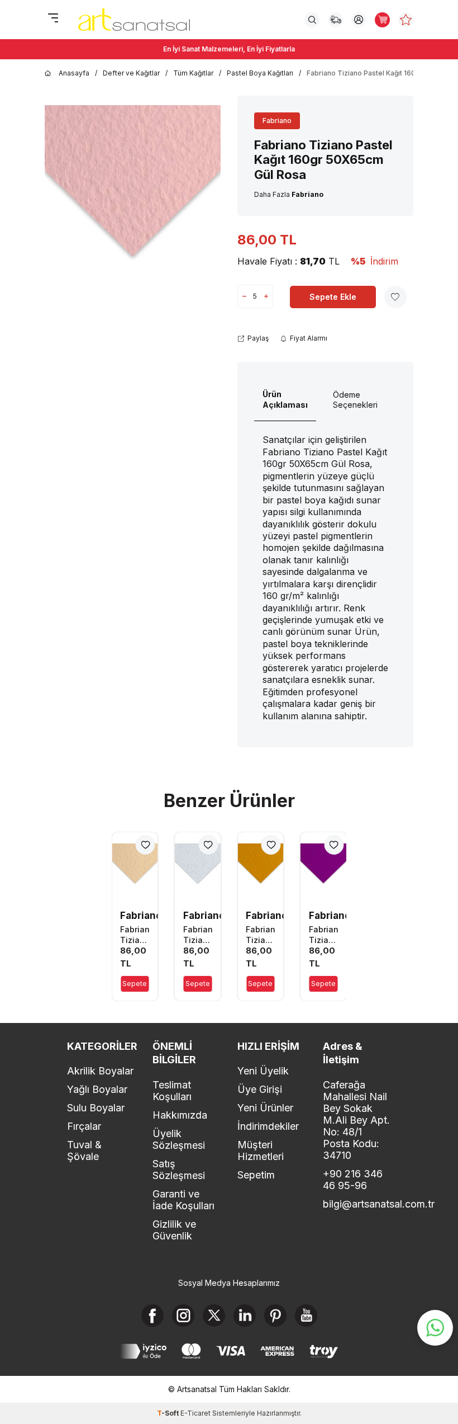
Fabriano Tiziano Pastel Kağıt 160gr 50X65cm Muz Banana (135, 935)
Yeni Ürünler (265, 1108)
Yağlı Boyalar (97, 1089)
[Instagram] (183, 1315)
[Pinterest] (275, 1315)
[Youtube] (306, 1315)
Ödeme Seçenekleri (355, 400)
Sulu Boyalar (96, 1108)
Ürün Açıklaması (285, 399)
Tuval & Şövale (84, 1150)
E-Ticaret (195, 1413)
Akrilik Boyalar (100, 1071)
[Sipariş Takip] (335, 19)
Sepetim (256, 1175)
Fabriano (277, 120)
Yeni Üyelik (263, 1071)
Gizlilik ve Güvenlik (174, 1230)
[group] (133, 193)
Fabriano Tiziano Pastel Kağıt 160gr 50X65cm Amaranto (323, 935)
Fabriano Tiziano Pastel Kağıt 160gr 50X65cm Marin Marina (198, 935)
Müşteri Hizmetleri (260, 1150)
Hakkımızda (179, 1115)
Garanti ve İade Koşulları (183, 1199)
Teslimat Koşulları (172, 1090)
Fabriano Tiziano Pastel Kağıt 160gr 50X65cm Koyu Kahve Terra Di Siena (260, 935)
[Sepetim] (382, 19)
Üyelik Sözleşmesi (178, 1139)
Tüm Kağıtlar (193, 73)
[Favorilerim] (405, 19)
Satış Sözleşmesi (178, 1169)
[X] (214, 1315)
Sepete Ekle (332, 296)
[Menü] (53, 19)
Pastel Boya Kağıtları (260, 73)
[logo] (134, 19)
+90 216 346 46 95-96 (353, 1179)
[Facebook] (152, 1315)
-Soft (168, 1413)
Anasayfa (74, 73)
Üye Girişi (259, 1089)
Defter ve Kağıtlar (131, 73)
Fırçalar (84, 1126)
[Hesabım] (358, 19)
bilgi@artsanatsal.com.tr (357, 1204)
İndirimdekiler (268, 1126)
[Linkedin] (244, 1315)
